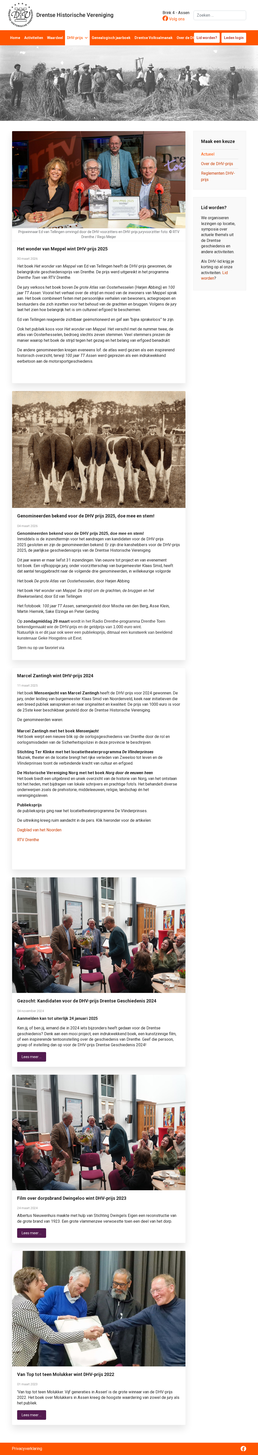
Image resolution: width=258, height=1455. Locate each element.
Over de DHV (187, 38)
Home (15, 38)
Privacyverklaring (27, 1448)
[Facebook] (243, 1449)
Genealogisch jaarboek (111, 38)
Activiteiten (33, 38)
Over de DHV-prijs (217, 163)
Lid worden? (207, 38)
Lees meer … (32, 1057)
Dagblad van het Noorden (39, 830)
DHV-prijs (75, 38)
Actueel (207, 154)
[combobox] (220, 15)
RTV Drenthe (28, 839)
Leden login (234, 38)
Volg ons (176, 19)
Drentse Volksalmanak (154, 38)
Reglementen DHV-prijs (218, 176)
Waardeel (55, 38)
